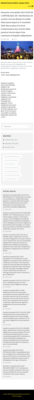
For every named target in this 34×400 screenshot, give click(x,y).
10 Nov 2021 (8, 209)
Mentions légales (17, 396)
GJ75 (15, 39)
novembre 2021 (9, 140)
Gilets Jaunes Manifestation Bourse (12, 167)
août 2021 (8, 147)
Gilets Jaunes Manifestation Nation (12, 171)
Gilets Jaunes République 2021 (10, 75)
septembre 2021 (10, 143)
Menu (29, 6)
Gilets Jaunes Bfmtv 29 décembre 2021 (12, 156)
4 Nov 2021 (8, 287)
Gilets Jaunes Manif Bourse (10, 163)
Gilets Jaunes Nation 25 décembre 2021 (12, 175)
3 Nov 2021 (8, 309)
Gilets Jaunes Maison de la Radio (11, 160)
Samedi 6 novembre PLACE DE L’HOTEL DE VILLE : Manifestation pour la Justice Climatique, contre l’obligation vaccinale (16, 282)
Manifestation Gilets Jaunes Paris (15, 3)
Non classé (5, 72)
